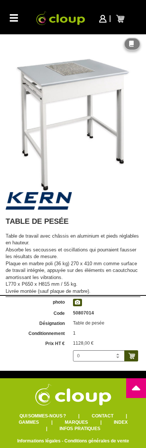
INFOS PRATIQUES (80, 428)
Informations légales (39, 441)
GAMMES (29, 422)
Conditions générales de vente (96, 441)
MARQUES (76, 422)
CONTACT (102, 416)
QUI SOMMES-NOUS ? (42, 416)
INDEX (121, 422)
